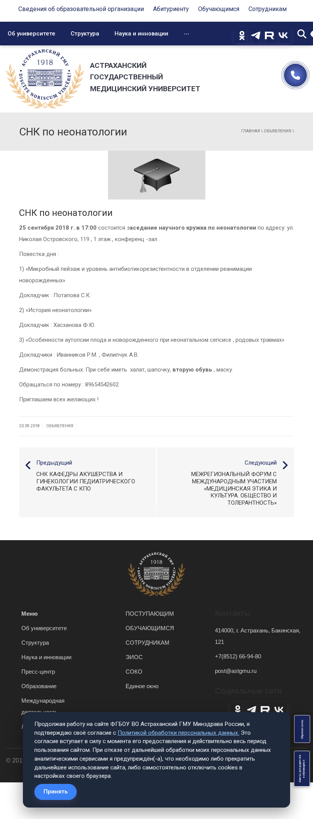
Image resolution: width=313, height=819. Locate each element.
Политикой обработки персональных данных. (178, 732)
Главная (250, 131)
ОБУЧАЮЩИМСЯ (150, 628)
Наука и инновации (141, 33)
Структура (85, 33)
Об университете (31, 33)
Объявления (277, 131)
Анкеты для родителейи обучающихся (301, 768)
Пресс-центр (38, 671)
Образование (38, 686)
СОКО (134, 671)
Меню (29, 613)
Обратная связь (301, 729)
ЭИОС (134, 657)
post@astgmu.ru (236, 671)
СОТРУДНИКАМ (147, 642)
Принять (56, 791)
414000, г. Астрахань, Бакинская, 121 (257, 636)
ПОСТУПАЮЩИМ (150, 613)
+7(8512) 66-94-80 (238, 656)
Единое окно (142, 686)
